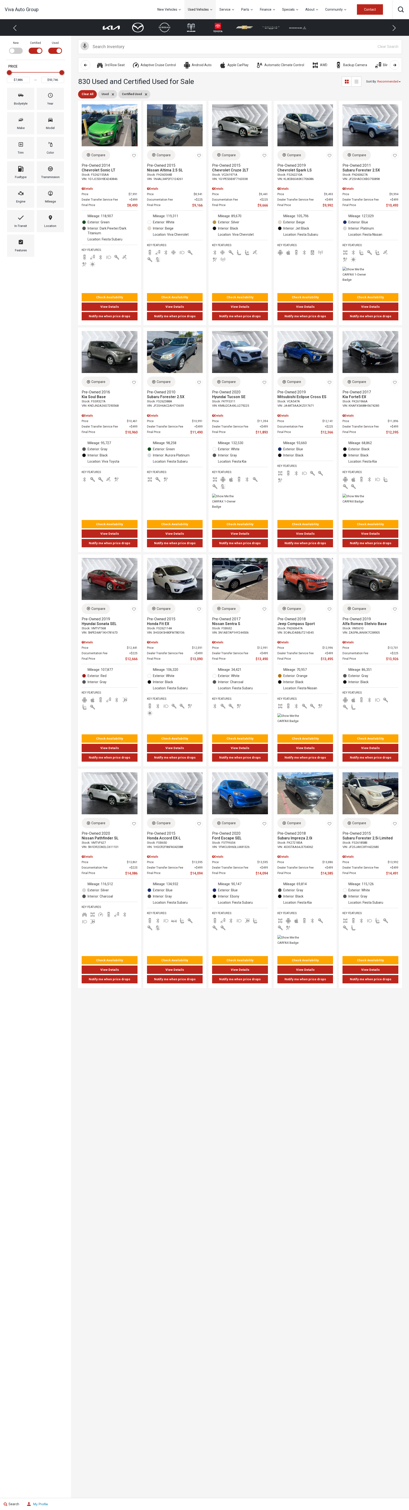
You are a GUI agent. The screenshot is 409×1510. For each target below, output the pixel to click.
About (310, 9)
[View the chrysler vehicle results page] (265, 27)
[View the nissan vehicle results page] (158, 27)
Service (225, 9)
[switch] (16, 47)
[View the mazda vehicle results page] (131, 27)
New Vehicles (167, 9)
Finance (265, 9)
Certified (35, 43)
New (16, 43)
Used (55, 43)
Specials (288, 9)
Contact (370, 9)
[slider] (9, 72)
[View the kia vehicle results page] (105, 27)
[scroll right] (394, 65)
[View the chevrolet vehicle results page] (238, 27)
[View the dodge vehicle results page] (292, 27)
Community (334, 9)
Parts (245, 9)
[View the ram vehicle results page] (185, 27)
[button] (400, 9)
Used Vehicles (198, 9)
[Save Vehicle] (134, 156)
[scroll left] (85, 65)
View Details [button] (109, 306)
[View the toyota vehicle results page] (212, 27)
